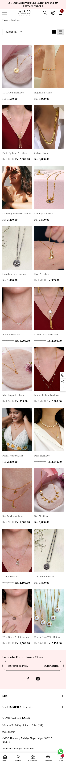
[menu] (4, 12)
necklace (16, 20)
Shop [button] (6, 695)
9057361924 (8, 731)
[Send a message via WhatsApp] (60, 751)
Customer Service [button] (17, 706)
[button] (45, 12)
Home (5, 20)
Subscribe (51, 665)
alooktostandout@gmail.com (17, 748)
